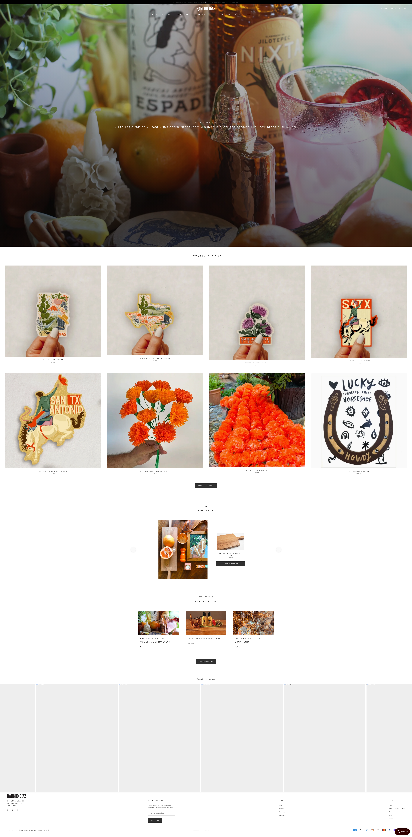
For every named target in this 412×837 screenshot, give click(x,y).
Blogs (390, 815)
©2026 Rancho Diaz (201, 830)
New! (154, 15)
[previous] (133, 549)
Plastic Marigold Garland (257, 470)
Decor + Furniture (185, 15)
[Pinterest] (17, 810)
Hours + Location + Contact (397, 808)
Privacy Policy (13, 830)
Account (384, 8)
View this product (230, 564)
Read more (143, 647)
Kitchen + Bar (204, 15)
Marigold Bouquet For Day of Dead (155, 471)
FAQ (390, 812)
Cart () (403, 9)
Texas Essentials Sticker (53, 360)
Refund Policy (33, 830)
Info (249, 15)
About (390, 805)
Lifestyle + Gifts (222, 15)
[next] (278, 549)
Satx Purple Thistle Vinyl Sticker (256, 363)
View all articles (206, 661)
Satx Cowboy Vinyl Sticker (359, 361)
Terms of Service (43, 830)
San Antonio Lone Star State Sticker (155, 358)
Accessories (167, 15)
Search (393, 8)
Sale (258, 15)
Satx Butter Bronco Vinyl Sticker (53, 471)
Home (280, 805)
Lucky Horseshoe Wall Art (359, 471)
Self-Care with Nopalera (204, 638)
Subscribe (155, 820)
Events (391, 819)
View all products (206, 486)
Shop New (282, 812)
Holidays (239, 15)
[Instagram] (7, 810)
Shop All (281, 808)
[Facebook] (12, 810)
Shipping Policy (23, 830)
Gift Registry (282, 815)
